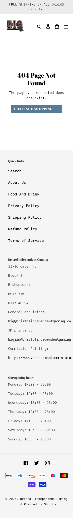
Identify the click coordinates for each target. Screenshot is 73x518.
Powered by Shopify (40, 504)
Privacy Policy (23, 206)
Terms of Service (26, 240)
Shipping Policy (25, 217)
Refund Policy (22, 229)
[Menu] (65, 26)
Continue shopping (33, 109)
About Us (17, 182)
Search (14, 171)
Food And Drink (23, 194)
